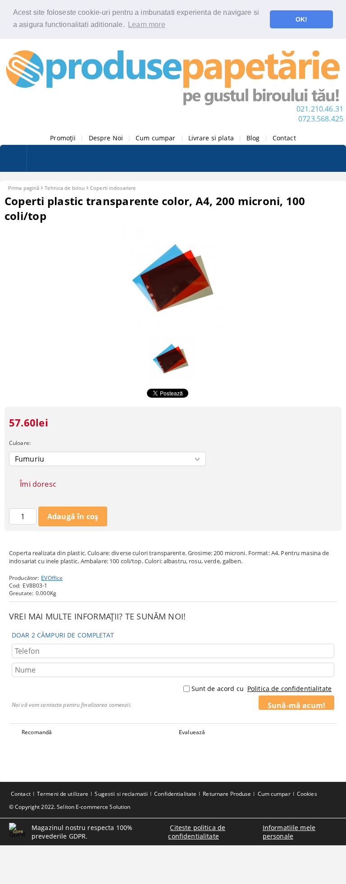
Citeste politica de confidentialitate (196, 831)
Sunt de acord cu (261, 688)
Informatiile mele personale (289, 831)
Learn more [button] (146, 24)
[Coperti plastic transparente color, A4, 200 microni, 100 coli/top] (173, 327)
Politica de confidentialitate (289, 688)
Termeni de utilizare (62, 794)
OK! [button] (301, 19)
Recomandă (37, 732)
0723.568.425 (320, 119)
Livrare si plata (211, 138)
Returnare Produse (227, 794)
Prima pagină (23, 187)
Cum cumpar (155, 138)
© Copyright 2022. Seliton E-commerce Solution (69, 807)
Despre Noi (106, 138)
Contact (284, 138)
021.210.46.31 (319, 109)
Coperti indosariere (113, 187)
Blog (253, 138)
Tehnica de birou (65, 187)
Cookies (307, 794)
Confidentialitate (175, 794)
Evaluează (192, 732)
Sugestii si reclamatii (121, 794)
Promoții (63, 138)
